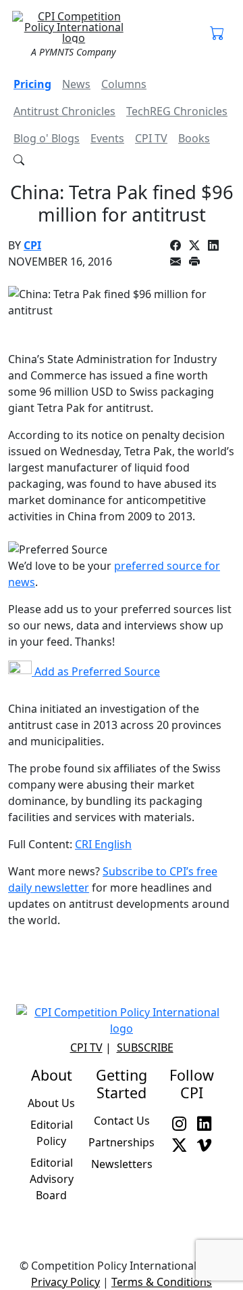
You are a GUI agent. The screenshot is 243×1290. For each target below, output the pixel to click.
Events (107, 138)
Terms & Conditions (161, 1281)
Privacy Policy (65, 1281)
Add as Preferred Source (96, 671)
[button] (217, 33)
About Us (51, 1103)
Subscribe (145, 1047)
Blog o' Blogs (47, 138)
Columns (123, 84)
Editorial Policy (51, 1132)
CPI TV (151, 138)
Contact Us (122, 1120)
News (76, 84)
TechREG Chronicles (176, 111)
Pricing (32, 84)
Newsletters (122, 1164)
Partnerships (121, 1142)
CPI (32, 245)
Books (194, 138)
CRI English (103, 844)
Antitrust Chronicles (64, 111)
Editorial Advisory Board (52, 1179)
